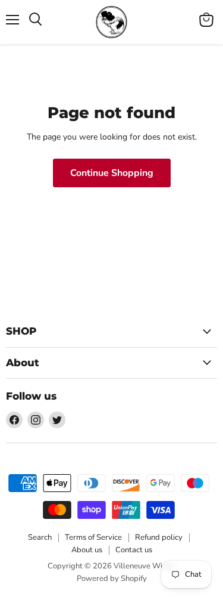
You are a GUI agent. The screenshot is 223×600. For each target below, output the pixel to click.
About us (86, 550)
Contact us (133, 550)
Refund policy (159, 537)
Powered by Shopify (112, 578)
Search (40, 537)
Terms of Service (93, 537)
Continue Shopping (111, 173)
